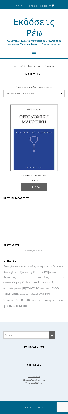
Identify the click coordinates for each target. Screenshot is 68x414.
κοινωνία (52, 278)
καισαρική (33, 278)
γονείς (16, 271)
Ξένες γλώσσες (11, 266)
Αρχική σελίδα (19, 66)
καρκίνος (43, 277)
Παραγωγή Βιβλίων (34, 383)
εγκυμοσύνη (39, 271)
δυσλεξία (25, 272)
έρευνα (22, 266)
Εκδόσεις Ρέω (34, 27)
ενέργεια (52, 272)
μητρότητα (31, 287)
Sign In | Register (21, 6)
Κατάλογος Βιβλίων (34, 250)
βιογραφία (47, 266)
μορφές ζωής (44, 289)
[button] (34, 53)
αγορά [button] (36, 187)
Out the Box (38, 407)
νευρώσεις (21, 294)
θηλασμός (9, 277)
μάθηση (15, 282)
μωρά (54, 287)
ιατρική (26, 278)
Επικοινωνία (34, 376)
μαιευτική (17, 289)
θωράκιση (20, 278)
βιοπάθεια (58, 266)
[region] (34, 219)
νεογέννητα (10, 293)
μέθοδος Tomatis (30, 282)
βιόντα (6, 272)
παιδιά (24, 299)
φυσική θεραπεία (52, 300)
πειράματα (36, 300)
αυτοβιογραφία (34, 266)
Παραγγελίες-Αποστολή (34, 379)
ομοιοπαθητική (31, 294)
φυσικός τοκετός (15, 305)
